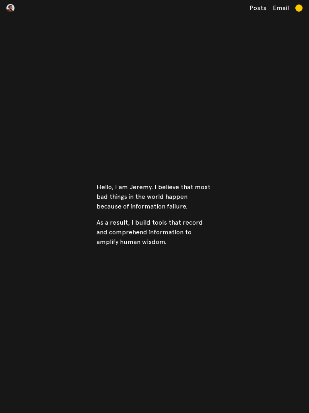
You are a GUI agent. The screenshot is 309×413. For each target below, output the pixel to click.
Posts (257, 8)
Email (281, 8)
